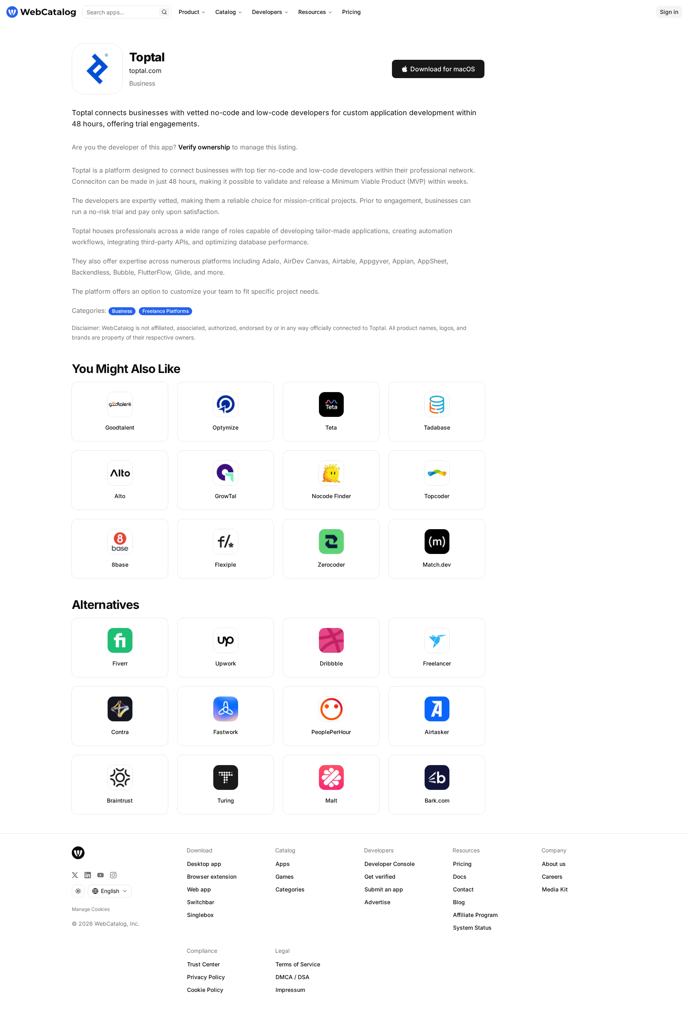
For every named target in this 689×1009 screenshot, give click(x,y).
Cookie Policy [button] (205, 989)
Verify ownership (204, 147)
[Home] (41, 12)
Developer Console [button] (389, 863)
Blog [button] (459, 902)
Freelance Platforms (165, 311)
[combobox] (110, 891)
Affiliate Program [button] (475, 914)
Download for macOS (442, 69)
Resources (312, 11)
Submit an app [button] (383, 889)
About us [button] (554, 863)
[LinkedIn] (88, 875)
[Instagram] (113, 875)
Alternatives (105, 604)
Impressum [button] (290, 989)
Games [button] (285, 876)
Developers (267, 11)
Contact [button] (463, 889)
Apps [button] (283, 863)
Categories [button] (290, 889)
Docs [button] (460, 876)
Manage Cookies (91, 909)
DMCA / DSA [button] (292, 977)
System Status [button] (472, 927)
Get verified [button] (380, 876)
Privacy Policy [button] (206, 977)
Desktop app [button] (204, 863)
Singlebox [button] (200, 914)
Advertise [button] (377, 902)
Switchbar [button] (200, 902)
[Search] (164, 12)
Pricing (351, 11)
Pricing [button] (462, 863)
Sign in (669, 11)
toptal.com (145, 71)
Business (142, 83)
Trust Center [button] (203, 964)
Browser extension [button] (211, 876)
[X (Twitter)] (75, 875)
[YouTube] (100, 875)
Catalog (225, 11)
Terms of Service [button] (298, 964)
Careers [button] (552, 876)
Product (189, 11)
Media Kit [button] (555, 889)
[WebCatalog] (78, 852)
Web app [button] (199, 889)
